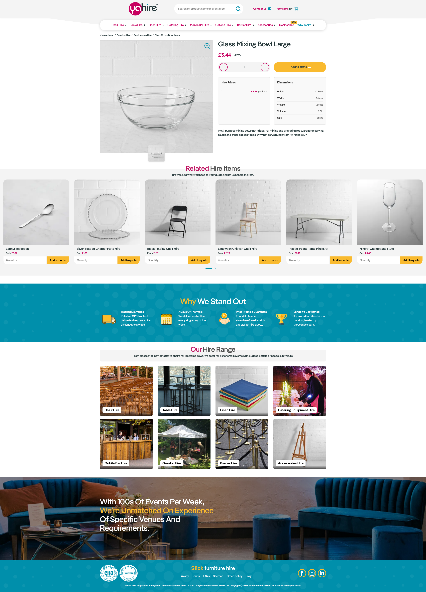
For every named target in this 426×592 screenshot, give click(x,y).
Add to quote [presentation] (299, 67)
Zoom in (207, 46)
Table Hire (136, 25)
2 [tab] (214, 268)
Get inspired (286, 24)
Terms (196, 576)
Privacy (184, 576)
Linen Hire (155, 25)
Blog (248, 576)
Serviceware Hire (143, 35)
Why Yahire (304, 25)
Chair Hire (117, 25)
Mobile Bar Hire (199, 25)
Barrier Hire (244, 25)
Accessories (265, 25)
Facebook (302, 573)
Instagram (312, 573)
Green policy (234, 576)
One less (223, 67)
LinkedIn (322, 573)
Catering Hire (175, 25)
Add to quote (58, 260)
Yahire (143, 9)
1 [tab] (209, 268)
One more (265, 67)
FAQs (206, 576)
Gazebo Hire (223, 25)
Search (238, 9)
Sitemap (218, 576)
